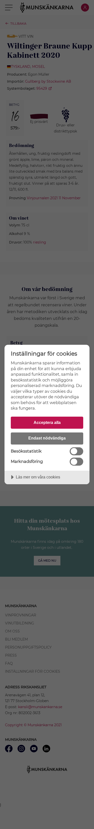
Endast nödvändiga (47, 438)
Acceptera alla (47, 422)
